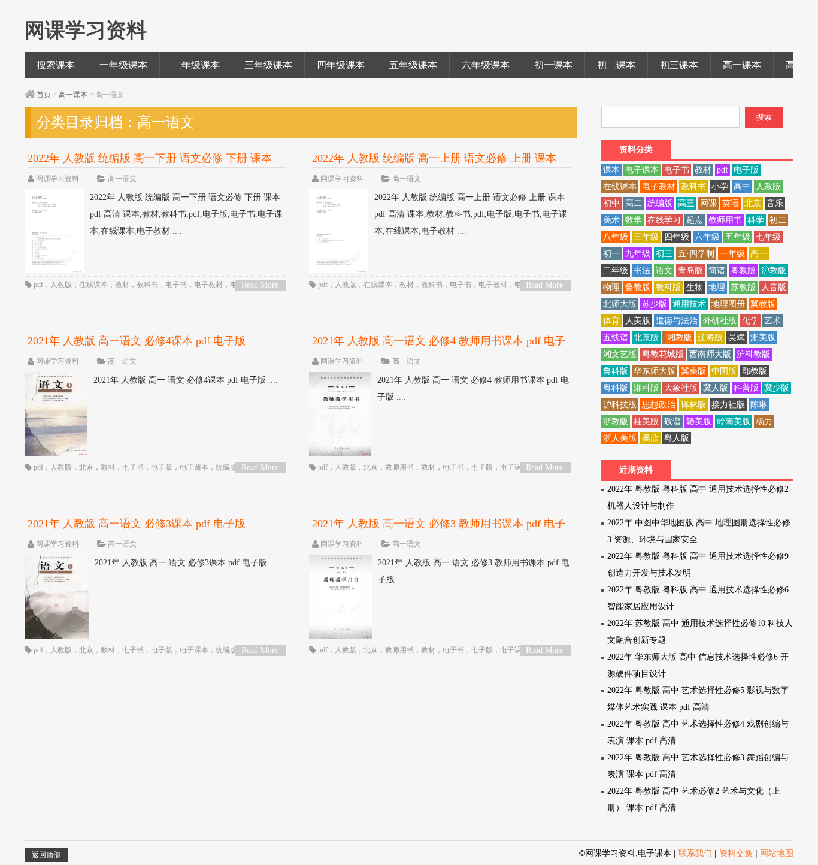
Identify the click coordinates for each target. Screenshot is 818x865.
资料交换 (736, 853)
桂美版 (646, 421)
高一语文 (122, 178)
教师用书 (399, 467)
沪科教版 (753, 354)
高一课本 (742, 65)
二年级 (615, 270)
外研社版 (720, 320)
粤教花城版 (663, 354)
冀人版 (715, 387)
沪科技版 (620, 404)
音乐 (775, 203)
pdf (38, 284)
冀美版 (693, 371)
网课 (708, 203)
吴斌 (736, 337)
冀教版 (762, 304)
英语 (730, 203)
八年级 (615, 236)
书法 (642, 270)
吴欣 (650, 438)
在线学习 (664, 220)
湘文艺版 (620, 354)
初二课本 (616, 65)
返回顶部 (46, 855)
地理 (716, 287)
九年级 (637, 253)
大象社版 (681, 387)
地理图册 (728, 304)
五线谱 (615, 337)
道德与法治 (677, 320)
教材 (122, 284)
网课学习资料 (57, 178)
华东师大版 (654, 371)
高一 (758, 253)
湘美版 (762, 337)
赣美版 (698, 421)
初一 (611, 253)
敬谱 (672, 421)
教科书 (147, 284)
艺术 (772, 320)
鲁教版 (637, 287)
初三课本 (679, 65)
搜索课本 (56, 65)
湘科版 (646, 387)
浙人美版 (620, 438)
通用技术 (689, 304)
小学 (719, 186)
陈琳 (758, 404)
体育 (611, 320)
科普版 (746, 387)
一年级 (732, 253)
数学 (633, 220)
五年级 (737, 236)
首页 (44, 94)
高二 (633, 203)
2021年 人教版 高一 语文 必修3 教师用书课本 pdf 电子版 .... (473, 571)
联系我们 (695, 853)
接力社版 (728, 404)
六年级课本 (486, 65)
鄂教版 (754, 371)
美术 (611, 220)
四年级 (676, 236)
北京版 (646, 337)
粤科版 (615, 387)
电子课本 (194, 467)
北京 (86, 467)
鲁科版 (615, 371)
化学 (750, 320)
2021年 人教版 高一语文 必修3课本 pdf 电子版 (137, 524)
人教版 (61, 284)
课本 (611, 169)
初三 (664, 253)
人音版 (773, 287)
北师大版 (620, 304)
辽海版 (710, 337)
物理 (611, 287)
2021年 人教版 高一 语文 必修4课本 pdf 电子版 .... (185, 380)
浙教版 (615, 421)
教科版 (668, 287)
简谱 (716, 270)
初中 (611, 203)
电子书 (176, 284)
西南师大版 (710, 354)
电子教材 (208, 284)
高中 (742, 186)
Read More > (259, 285)
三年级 (646, 236)
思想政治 (658, 404)
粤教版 (743, 270)
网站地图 (776, 853)
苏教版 (743, 287)
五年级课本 (413, 65)
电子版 (161, 467)
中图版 (724, 371)
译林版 (693, 404)
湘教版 (679, 337)
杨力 (764, 421)
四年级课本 (341, 65)
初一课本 (553, 65)
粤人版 (676, 438)
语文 (664, 270)
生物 (694, 287)
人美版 (637, 320)
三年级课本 (268, 65)
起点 (694, 220)
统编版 (226, 467)
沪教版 (773, 270)
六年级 (707, 236)
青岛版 (690, 270)
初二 (777, 220)
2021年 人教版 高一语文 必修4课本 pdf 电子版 (137, 341)
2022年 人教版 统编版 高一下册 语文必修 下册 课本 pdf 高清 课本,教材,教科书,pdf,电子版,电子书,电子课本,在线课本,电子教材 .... (186, 214)
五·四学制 (696, 253)
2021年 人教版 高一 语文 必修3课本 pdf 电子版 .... (187, 562)
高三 (686, 203)
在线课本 (93, 284)
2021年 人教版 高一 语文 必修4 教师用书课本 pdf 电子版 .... (473, 388)
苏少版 (654, 304)
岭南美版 (733, 421)
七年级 (768, 236)
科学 (755, 220)
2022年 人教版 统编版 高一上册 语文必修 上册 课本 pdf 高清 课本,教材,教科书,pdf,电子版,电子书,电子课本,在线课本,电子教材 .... (470, 214)
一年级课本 (123, 65)
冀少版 (776, 387)
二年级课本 (196, 65)
